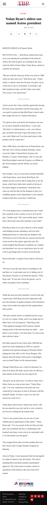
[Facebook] (18, 33)
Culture (23, 13)
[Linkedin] (38, 496)
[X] (24, 33)
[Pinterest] (30, 33)
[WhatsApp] (36, 33)
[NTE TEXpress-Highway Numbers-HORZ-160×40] (23, 483)
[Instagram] (35, 496)
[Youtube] (31, 499)
